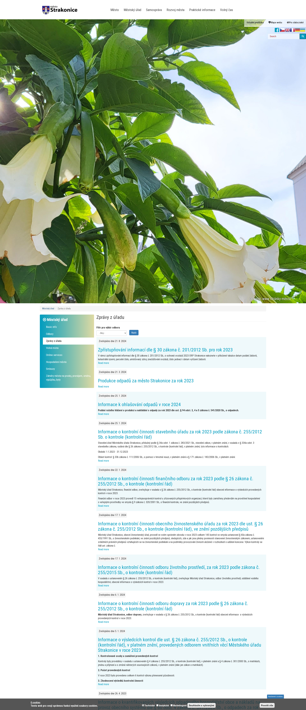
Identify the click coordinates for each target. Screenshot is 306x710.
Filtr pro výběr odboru (108, 327)
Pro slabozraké (296, 22)
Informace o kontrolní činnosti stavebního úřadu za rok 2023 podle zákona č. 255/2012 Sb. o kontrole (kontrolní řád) (180, 434)
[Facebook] (277, 30)
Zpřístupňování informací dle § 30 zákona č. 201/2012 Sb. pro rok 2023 (165, 350)
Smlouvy (50, 368)
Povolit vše (267, 705)
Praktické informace (202, 10)
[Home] (61, 7)
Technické (150, 705)
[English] (287, 30)
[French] (292, 30)
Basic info (51, 326)
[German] (297, 30)
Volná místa (52, 347)
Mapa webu (276, 22)
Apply (133, 332)
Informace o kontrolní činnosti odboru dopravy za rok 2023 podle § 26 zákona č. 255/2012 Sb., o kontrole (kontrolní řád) (173, 606)
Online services (54, 355)
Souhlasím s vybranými (201, 705)
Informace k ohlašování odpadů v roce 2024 (139, 404)
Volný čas (226, 10)
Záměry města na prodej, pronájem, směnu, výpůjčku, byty (68, 377)
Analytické (164, 705)
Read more (103, 362)
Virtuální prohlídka (255, 22)
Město (114, 10)
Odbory (49, 333)
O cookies (35, 702)
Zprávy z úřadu (54, 340)
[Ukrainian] (302, 30)
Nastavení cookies (275, 696)
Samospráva (154, 10)
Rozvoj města (175, 10)
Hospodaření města (56, 362)
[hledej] (303, 36)
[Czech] (282, 30)
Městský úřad (132, 10)
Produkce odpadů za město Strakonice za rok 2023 (146, 380)
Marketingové (180, 705)
